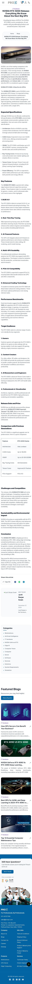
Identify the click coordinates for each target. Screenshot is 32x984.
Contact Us (4, 940)
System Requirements (12, 667)
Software (8, 658)
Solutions (8, 664)
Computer (8, 651)
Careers (3, 943)
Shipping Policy (21, 937)
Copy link (7, 582)
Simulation (8, 670)
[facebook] (15, 582)
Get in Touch (7, 871)
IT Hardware (16, 8)
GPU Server (4, 963)
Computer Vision (10, 648)
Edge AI (7, 645)
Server (7, 655)
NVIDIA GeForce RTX (11, 642)
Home (12, 33)
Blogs (18, 33)
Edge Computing (6, 966)
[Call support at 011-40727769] (29, 3)
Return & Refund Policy (22, 941)
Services (7, 661)
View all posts (7, 698)
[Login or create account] (25, 2)
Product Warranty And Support (24, 946)
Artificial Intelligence (11, 636)
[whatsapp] (19, 582)
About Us (4, 934)
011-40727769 (5, 916)
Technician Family (22, 959)
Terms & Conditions (23, 934)
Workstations (9, 633)
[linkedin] (23, 582)
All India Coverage (22, 966)
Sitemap (3, 947)
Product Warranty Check (22, 952)
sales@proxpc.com (7, 919)
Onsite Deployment (23, 963)
